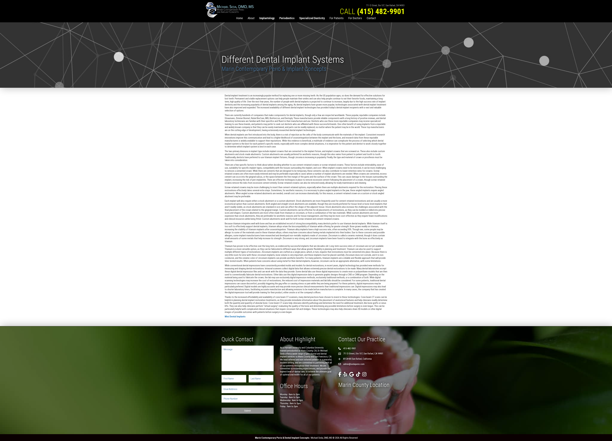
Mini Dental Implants (235, 316)
